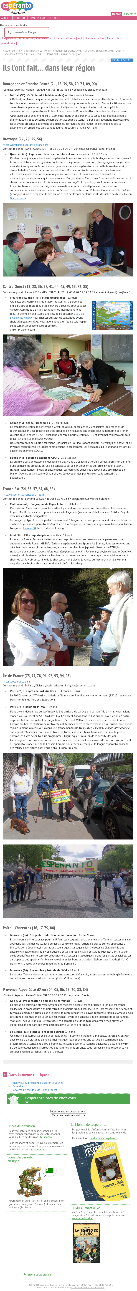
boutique (20, 18)
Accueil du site (11, 50)
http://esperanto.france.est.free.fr (23, 494)
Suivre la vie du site (37, 1274)
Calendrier (18, 1086)
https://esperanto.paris (17, 681)
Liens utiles (114, 38)
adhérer (6, 18)
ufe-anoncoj (45, 1137)
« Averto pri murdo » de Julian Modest (34, 1090)
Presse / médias (95, 38)
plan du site (8, 43)
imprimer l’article (122, 60)
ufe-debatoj (38, 1149)
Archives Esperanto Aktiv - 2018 (103, 50)
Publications (26, 38)
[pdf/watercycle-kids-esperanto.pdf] (112, 316)
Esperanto (130, 14)
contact (52, 18)
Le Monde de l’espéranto (103, 1138)
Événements (44, 38)
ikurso (38, 1200)
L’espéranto (9, 38)
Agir (80, 38)
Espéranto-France (65, 38)
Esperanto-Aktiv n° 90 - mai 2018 (22, 54)
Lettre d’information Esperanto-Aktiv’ (61, 50)
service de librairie (82, 1218)
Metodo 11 (29, 528)
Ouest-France (17, 198)
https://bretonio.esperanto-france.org (25, 144)
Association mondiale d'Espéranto (88, 1287)
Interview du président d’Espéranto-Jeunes (37, 1082)
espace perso (37, 18)
